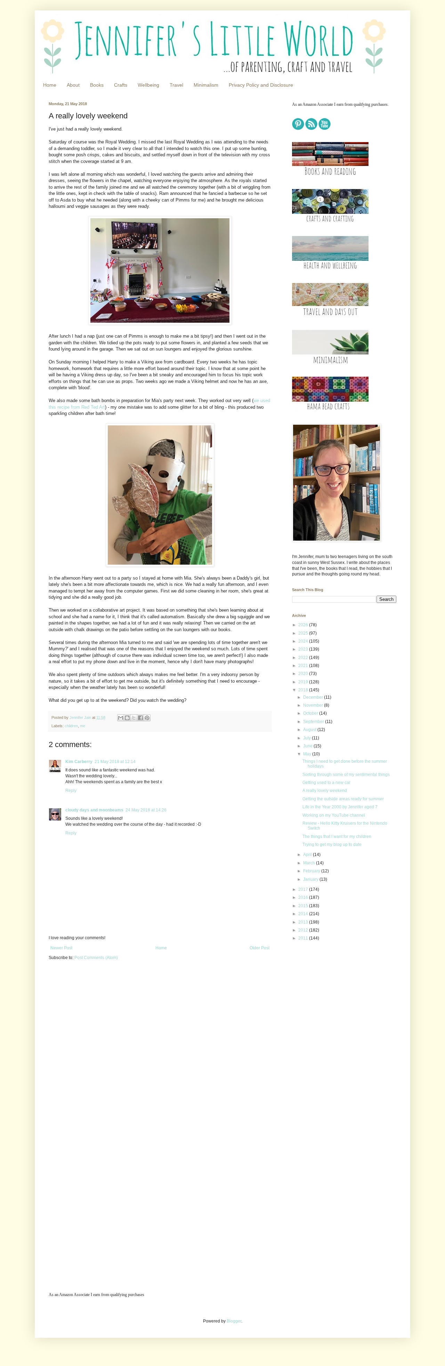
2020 (303, 673)
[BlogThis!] (127, 717)
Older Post (259, 947)
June (308, 746)
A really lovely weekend (324, 790)
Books (97, 85)
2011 (303, 938)
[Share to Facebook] (140, 717)
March (309, 863)
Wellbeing (148, 85)
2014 (303, 913)
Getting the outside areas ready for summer (343, 798)
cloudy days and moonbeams (94, 810)
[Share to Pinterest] (147, 717)
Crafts (120, 85)
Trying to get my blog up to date (332, 844)
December (313, 697)
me (82, 726)
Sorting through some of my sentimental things (346, 774)
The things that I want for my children (336, 836)
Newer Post (61, 947)
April (308, 854)
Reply (70, 790)
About (73, 85)
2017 (303, 889)
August (310, 729)
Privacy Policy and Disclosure (261, 85)
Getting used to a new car (326, 782)
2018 (303, 690)
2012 (303, 930)
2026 (303, 624)
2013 (303, 922)
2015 (303, 905)
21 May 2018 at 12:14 (115, 761)
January (311, 879)
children (71, 726)
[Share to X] (133, 717)
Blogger (234, 1321)
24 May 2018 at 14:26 (146, 810)
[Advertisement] (335, 995)
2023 (303, 649)
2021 (303, 665)
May (307, 754)
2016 (303, 897)
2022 (303, 657)
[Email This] (120, 717)
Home (49, 85)
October (311, 713)
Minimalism (206, 85)
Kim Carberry (78, 761)
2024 (303, 641)
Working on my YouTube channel (333, 815)
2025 (303, 633)
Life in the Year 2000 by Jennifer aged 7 (340, 806)
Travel (176, 85)
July (307, 738)
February (312, 871)
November (313, 705)
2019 (303, 682)
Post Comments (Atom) (96, 957)
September (314, 721)
